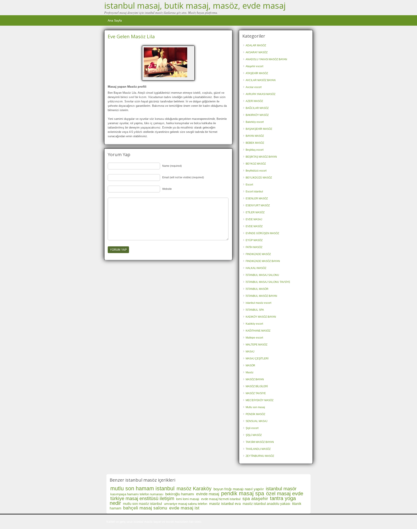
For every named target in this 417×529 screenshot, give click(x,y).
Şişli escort (252, 428)
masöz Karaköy (194, 488)
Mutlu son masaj (255, 407)
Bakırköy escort (255, 121)
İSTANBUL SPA (255, 309)
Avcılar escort (253, 87)
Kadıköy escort (254, 323)
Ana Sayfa (115, 20)
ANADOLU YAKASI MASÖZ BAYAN (266, 59)
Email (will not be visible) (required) (183, 177)
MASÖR (250, 365)
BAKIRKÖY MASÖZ (257, 115)
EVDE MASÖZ (254, 226)
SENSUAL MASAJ (256, 421)
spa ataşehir (255, 498)
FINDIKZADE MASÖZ (258, 254)
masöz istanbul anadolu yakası (266, 504)
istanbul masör (281, 488)
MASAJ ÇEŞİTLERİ (257, 358)
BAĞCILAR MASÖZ (257, 108)
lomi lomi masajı (187, 499)
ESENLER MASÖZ (257, 198)
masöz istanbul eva (225, 504)
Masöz (249, 372)
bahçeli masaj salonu (145, 507)
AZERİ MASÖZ (254, 101)
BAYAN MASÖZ (255, 135)
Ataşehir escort (254, 66)
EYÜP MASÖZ (254, 240)
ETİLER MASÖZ (255, 212)
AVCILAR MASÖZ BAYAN (261, 80)
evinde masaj (207, 494)
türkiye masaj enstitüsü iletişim (142, 498)
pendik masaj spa (242, 493)
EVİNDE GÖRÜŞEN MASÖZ (262, 233)
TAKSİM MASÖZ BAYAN (260, 442)
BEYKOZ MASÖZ (256, 163)
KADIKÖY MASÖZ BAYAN (261, 316)
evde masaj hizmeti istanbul (220, 499)
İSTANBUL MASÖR (257, 288)
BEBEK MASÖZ (255, 142)
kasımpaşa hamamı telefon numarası (136, 494)
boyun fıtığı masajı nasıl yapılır (238, 489)
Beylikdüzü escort (256, 170)
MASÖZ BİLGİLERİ (257, 386)
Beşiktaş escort (254, 149)
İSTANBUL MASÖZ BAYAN (261, 295)
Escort (249, 184)
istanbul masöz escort (258, 302)
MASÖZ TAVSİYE (256, 393)
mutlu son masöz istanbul (142, 504)
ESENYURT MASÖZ (258, 205)
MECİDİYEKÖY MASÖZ (259, 400)
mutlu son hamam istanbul (142, 488)
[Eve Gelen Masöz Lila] (168, 62)
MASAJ (250, 351)
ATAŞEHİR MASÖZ (257, 73)
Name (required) (172, 165)
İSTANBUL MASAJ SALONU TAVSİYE (268, 282)
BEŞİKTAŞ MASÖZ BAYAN (261, 156)
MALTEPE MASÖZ (256, 344)
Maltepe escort (254, 337)
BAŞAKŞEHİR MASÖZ (259, 128)
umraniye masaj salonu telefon (185, 504)
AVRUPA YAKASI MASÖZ (260, 94)
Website (167, 188)
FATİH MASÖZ (254, 247)
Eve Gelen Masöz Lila (131, 36)
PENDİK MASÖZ (255, 414)
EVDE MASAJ (254, 219)
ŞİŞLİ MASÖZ (254, 435)
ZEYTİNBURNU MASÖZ (260, 455)
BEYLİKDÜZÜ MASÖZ (259, 177)
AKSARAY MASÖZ (257, 52)
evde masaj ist (184, 507)
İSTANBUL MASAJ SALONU (262, 275)
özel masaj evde (284, 493)
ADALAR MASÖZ (256, 45)
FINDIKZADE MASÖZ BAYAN (263, 261)
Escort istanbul (254, 191)
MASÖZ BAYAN (255, 379)
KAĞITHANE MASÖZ (258, 330)
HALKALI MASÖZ (256, 268)
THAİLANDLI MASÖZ (258, 449)
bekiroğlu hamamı (179, 494)
